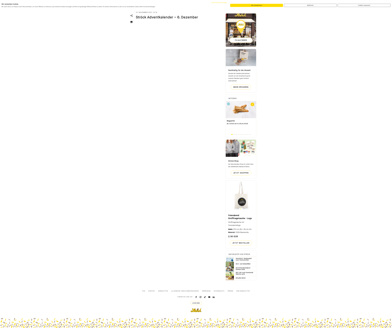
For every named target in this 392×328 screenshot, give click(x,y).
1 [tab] (232, 134)
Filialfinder (241, 40)
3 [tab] (236, 134)
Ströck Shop (233, 161)
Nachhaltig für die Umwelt (239, 70)
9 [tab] (250, 134)
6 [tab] (243, 134)
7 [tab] (245, 134)
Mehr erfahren (242, 87)
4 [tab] (238, 134)
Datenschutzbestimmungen (219, 2)
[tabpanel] (241, 117)
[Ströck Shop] (241, 148)
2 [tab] (234, 134)
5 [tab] (241, 134)
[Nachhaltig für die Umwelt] (241, 57)
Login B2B (196, 303)
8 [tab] (247, 134)
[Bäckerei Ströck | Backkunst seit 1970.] (196, 310)
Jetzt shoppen (242, 173)
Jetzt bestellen (240, 243)
